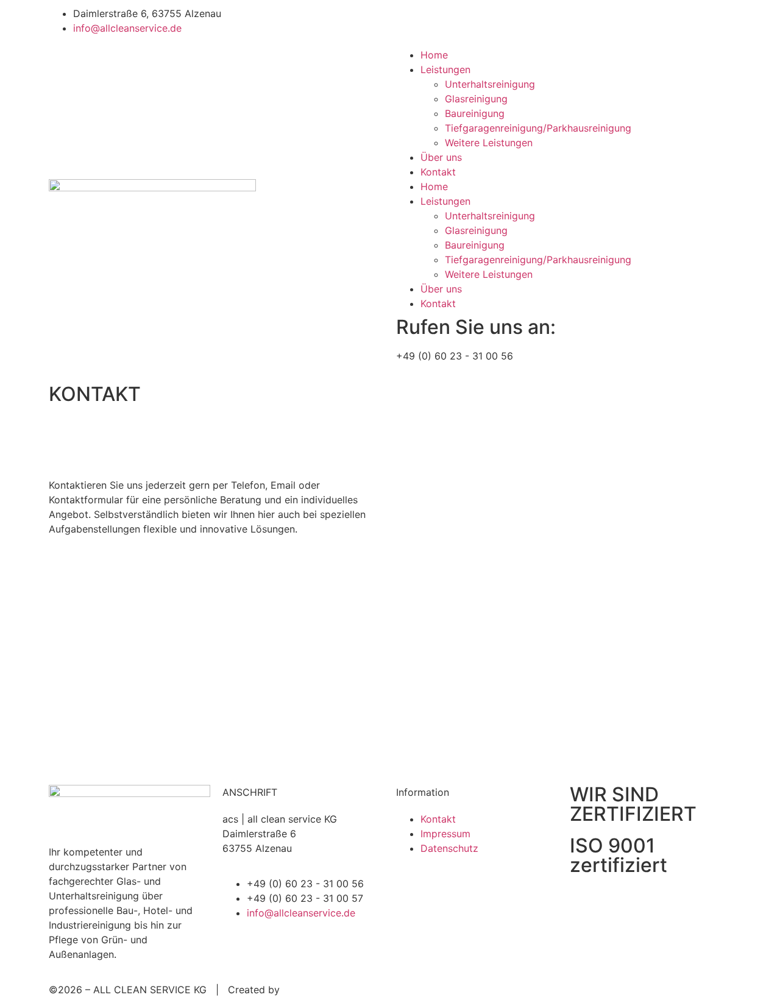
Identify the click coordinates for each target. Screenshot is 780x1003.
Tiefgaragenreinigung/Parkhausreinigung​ (538, 128)
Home (434, 55)
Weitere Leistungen (489, 142)
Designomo (309, 990)
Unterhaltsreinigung (490, 84)
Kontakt (438, 172)
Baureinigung (475, 113)
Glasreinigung (476, 99)
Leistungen (445, 69)
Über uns (441, 157)
